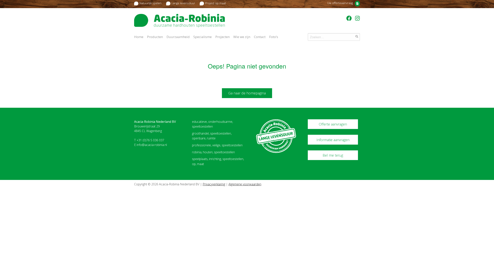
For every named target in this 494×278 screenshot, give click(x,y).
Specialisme (202, 36)
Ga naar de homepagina (247, 93)
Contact (260, 36)
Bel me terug (333, 155)
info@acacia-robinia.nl (152, 145)
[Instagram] (357, 18)
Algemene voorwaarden (244, 184)
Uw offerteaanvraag (340, 3)
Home (138, 36)
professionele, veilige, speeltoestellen (217, 145)
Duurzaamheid (178, 36)
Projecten (222, 36)
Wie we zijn (241, 36)
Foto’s (273, 36)
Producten (155, 36)
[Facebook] (349, 18)
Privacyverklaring (214, 184)
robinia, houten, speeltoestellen (213, 152)
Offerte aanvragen (333, 124)
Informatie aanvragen (332, 139)
